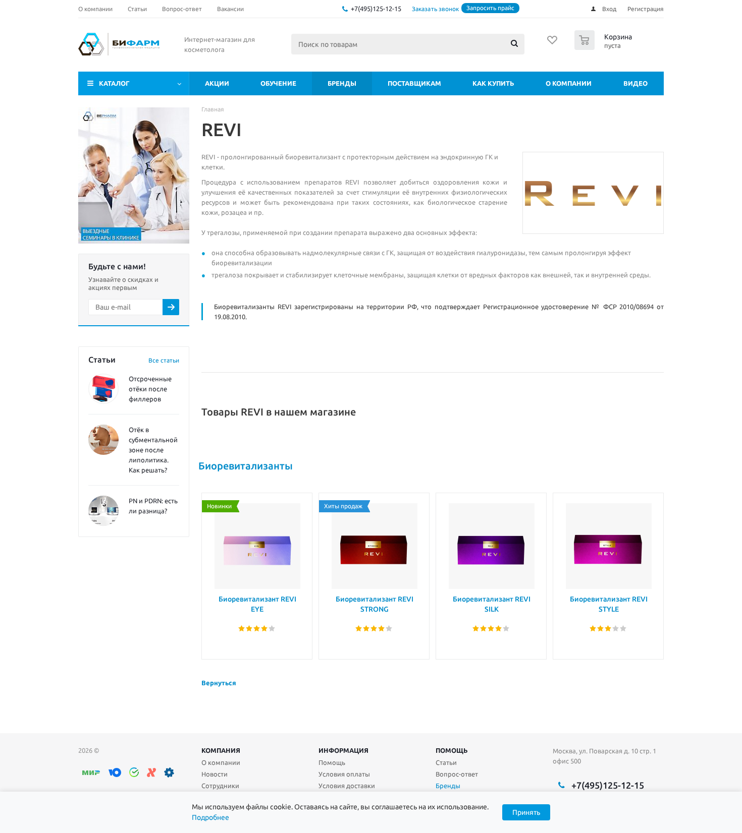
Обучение (278, 83)
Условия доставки (347, 785)
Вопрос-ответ (457, 774)
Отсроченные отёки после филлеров (150, 388)
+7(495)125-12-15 (376, 8)
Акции (217, 83)
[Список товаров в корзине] (604, 47)
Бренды (342, 83)
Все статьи (163, 360)
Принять (526, 812)
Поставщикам (414, 83)
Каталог (114, 83)
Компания (220, 750)
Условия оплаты (344, 774)
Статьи (446, 762)
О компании (569, 83)
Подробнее (210, 817)
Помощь (452, 750)
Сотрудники (220, 785)
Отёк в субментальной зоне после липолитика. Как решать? (153, 449)
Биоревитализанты (245, 465)
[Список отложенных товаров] (552, 43)
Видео (635, 83)
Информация (343, 750)
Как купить (493, 83)
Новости (214, 774)
